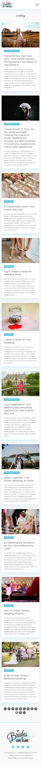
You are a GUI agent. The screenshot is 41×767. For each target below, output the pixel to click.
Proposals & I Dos (11, 473)
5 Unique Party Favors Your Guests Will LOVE (19, 208)
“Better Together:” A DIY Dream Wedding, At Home (18, 479)
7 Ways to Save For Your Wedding (17, 341)
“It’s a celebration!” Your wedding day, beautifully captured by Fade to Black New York (19, 409)
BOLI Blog (8, 201)
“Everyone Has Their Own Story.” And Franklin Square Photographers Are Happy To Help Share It (20, 60)
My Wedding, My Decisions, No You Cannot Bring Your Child (19, 545)
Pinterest (28, 747)
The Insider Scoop (11, 51)
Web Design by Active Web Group (20, 758)
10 (35, 709)
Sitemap (29, 755)
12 (20, 712)
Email (23, 747)
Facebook (13, 747)
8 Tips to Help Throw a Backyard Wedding (16, 677)
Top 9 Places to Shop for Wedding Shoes (17, 273)
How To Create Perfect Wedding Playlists (16, 612)
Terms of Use (19, 755)
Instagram (18, 747)
